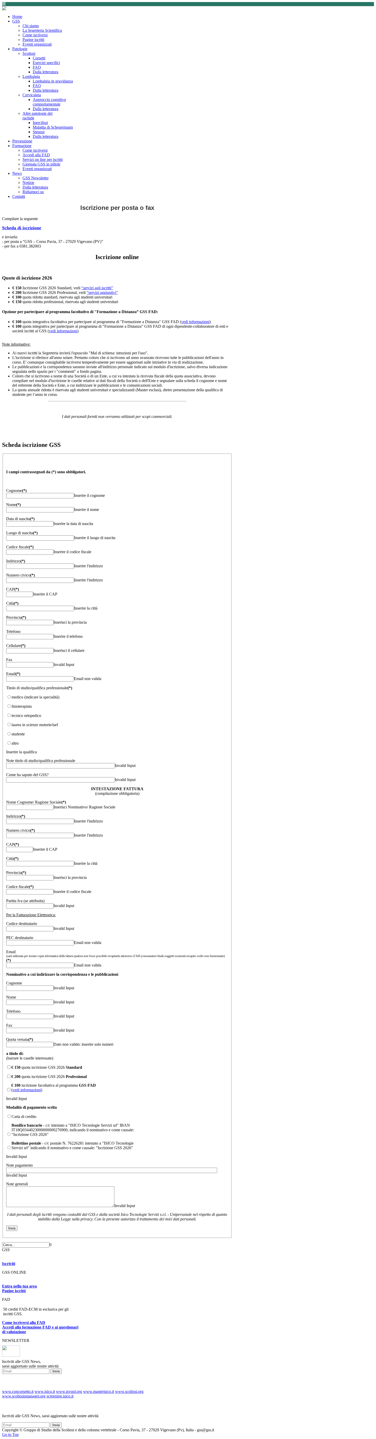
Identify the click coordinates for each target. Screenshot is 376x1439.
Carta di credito (24, 1116)
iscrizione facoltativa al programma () (53, 1087)
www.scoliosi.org (129, 1391)
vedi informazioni (195, 322)
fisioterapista (22, 706)
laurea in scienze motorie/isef (35, 725)
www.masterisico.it (98, 1391)
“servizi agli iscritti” (97, 288)
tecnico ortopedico (26, 715)
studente (18, 734)
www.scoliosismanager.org (24, 1396)
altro (15, 743)
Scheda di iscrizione (21, 227)
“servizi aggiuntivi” (102, 292)
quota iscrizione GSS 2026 (46, 1067)
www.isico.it (45, 1391)
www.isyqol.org (69, 1391)
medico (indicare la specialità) (35, 697)
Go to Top (10, 1434)
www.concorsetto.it (18, 1391)
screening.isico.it (60, 1396)
